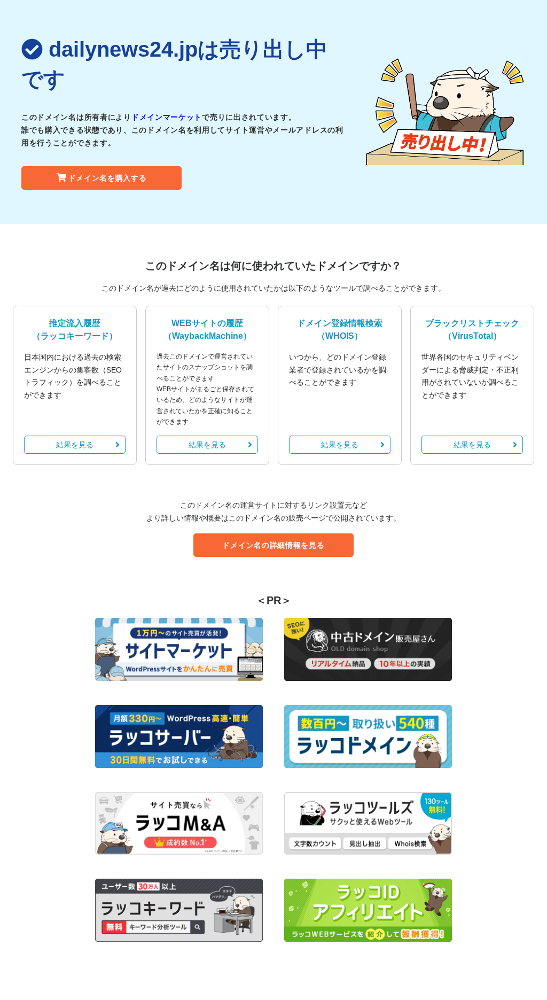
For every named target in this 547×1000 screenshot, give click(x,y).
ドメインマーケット (166, 117)
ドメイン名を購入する (107, 178)
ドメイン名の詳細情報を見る (273, 545)
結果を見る (74, 444)
